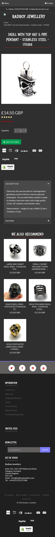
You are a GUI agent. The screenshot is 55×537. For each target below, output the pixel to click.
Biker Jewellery (22, 495)
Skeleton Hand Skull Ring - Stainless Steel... (40, 306)
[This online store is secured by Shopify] (7, 169)
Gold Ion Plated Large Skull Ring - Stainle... (15, 346)
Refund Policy (11, 410)
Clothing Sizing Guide (14, 414)
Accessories (26, 499)
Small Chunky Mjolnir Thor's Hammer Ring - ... (40, 266)
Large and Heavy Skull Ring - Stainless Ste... (15, 266)
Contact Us (10, 390)
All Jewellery (9, 495)
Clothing (45, 495)
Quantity (5, 130)
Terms (7, 402)
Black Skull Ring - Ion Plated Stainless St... (15, 306)
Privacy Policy (11, 406)
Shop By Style (35, 495)
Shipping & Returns (13, 398)
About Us (9, 394)
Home (6, 23)
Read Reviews (7, 121)
